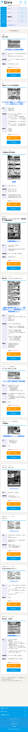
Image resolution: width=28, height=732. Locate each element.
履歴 (25, 2)
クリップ (20, 2)
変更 (22, 8)
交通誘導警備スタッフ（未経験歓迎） (14, 436)
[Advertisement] (14, 694)
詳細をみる (13, 75)
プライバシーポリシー (14, 718)
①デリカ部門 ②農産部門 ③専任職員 (14, 381)
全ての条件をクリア (11, 24)
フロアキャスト (14, 488)
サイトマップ (14, 721)
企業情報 (14, 726)
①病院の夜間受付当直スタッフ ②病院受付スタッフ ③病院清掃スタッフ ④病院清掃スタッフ (15, 309)
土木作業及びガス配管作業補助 (14, 49)
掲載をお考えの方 (14, 723)
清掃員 (14, 181)
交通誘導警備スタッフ (14, 241)
